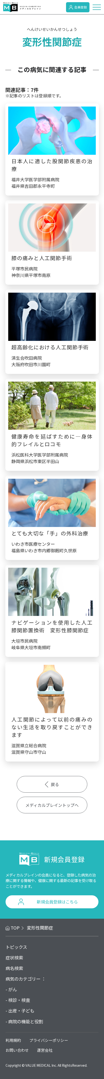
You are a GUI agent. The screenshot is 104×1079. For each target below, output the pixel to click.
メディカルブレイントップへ (52, 805)
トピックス (16, 947)
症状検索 (14, 957)
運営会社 (44, 1050)
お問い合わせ (17, 1050)
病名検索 (14, 968)
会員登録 (80, 7)
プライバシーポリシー (48, 1040)
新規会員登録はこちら (57, 902)
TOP (15, 927)
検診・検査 (19, 1000)
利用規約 (13, 1040)
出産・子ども (21, 1010)
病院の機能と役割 (25, 1021)
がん (12, 989)
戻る (55, 784)
